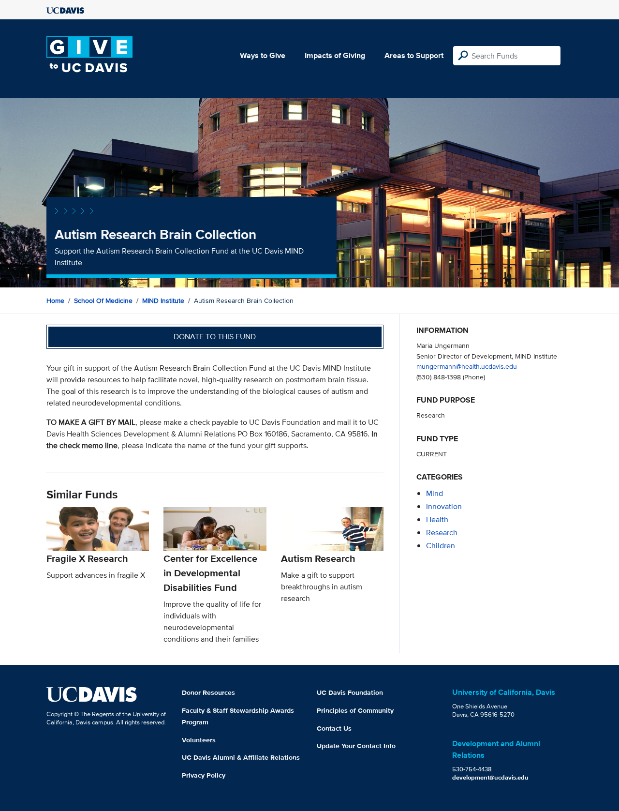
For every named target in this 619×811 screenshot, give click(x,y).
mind (434, 493)
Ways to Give (262, 55)
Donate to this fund (215, 336)
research (441, 532)
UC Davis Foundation (350, 692)
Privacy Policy (203, 775)
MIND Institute (163, 300)
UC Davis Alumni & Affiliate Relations (241, 757)
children (440, 545)
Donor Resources (208, 692)
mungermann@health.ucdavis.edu (466, 366)
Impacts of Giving (335, 55)
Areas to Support (413, 55)
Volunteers (199, 740)
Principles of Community (355, 710)
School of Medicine (103, 300)
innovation (444, 506)
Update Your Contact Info (356, 746)
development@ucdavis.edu (490, 777)
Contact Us (334, 728)
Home (55, 300)
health (437, 519)
